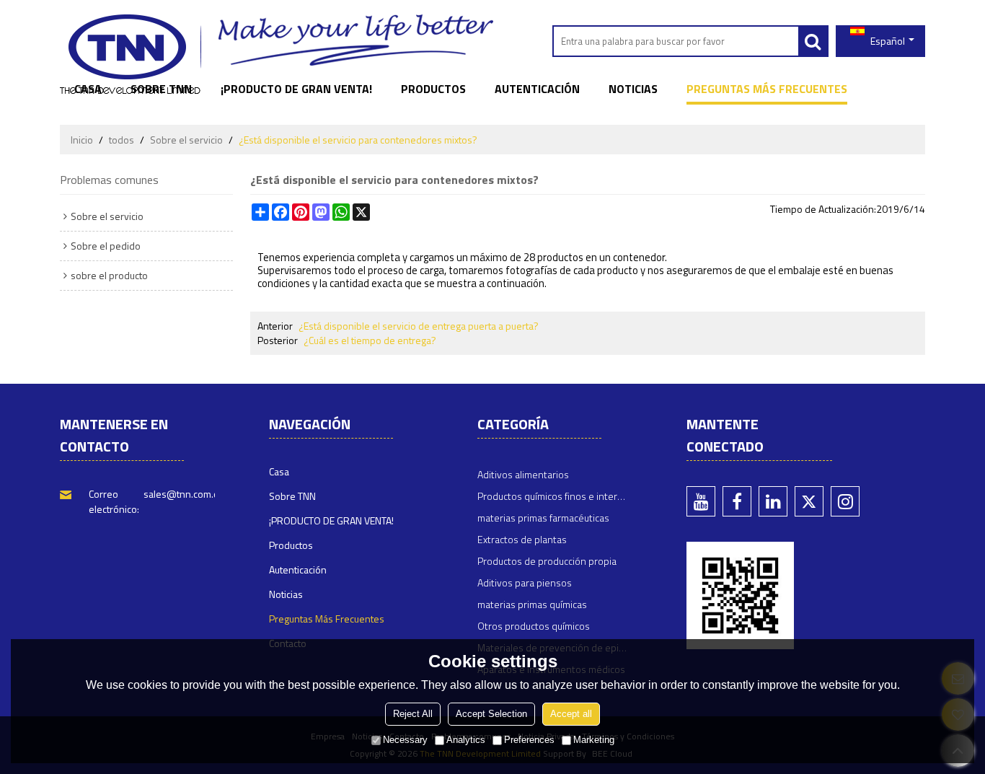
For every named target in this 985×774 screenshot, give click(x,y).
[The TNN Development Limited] (130, 54)
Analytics (465, 739)
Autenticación (537, 88)
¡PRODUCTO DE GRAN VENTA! (296, 88)
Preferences (529, 739)
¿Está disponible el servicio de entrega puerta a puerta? (419, 326)
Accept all (571, 713)
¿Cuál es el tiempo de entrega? (370, 340)
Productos (433, 88)
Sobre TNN (161, 88)
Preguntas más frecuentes (766, 88)
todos (121, 140)
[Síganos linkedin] (773, 501)
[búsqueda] (812, 41)
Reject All (413, 713)
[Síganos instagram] (845, 501)
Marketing (593, 739)
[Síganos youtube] (700, 501)
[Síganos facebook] (737, 501)
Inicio (82, 140)
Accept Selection (491, 713)
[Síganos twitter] (809, 501)
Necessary (405, 739)
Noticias (633, 88)
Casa (88, 88)
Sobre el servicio (186, 140)
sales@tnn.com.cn (183, 493)
